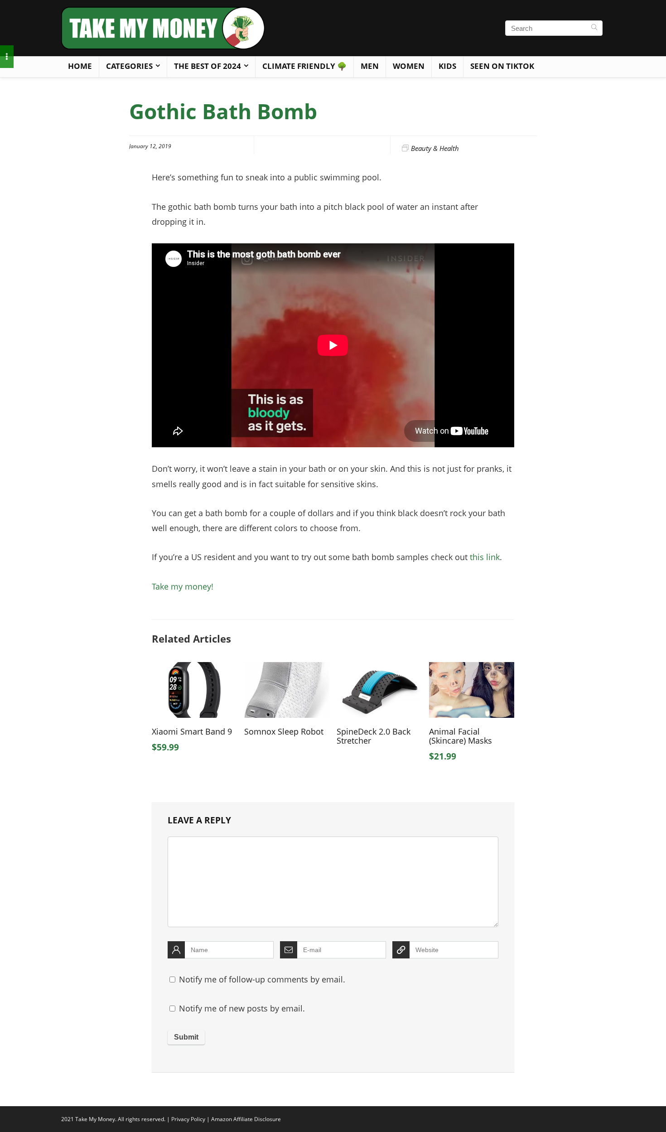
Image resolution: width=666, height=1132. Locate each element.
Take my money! (182, 586)
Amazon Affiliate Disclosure (246, 1119)
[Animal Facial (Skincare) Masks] (471, 668)
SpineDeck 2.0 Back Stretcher (373, 736)
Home (80, 66)
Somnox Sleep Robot (283, 731)
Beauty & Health (435, 148)
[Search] (594, 28)
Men (370, 66)
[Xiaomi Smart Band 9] (194, 668)
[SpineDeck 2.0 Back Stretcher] (379, 668)
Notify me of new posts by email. (242, 1008)
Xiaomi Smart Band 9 (192, 731)
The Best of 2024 (207, 66)
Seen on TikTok (502, 66)
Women (409, 66)
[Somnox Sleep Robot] (286, 668)
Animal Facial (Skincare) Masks (460, 736)
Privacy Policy (188, 1119)
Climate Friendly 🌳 (304, 66)
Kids (447, 66)
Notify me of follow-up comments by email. (262, 979)
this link (485, 556)
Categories (129, 66)
